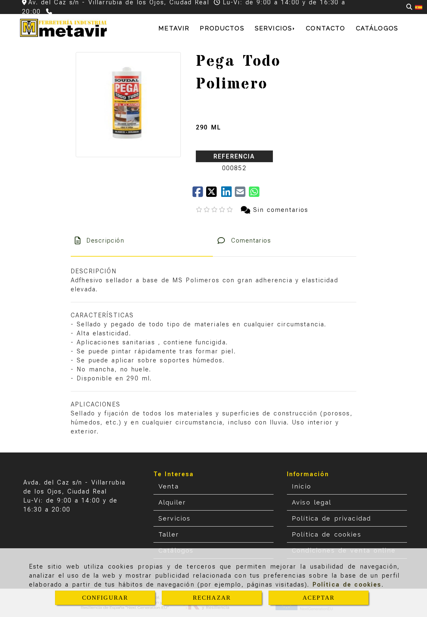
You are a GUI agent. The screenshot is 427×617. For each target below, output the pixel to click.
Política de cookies (347, 584)
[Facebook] (199, 194)
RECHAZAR (212, 597)
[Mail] (242, 194)
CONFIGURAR (105, 597)
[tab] (142, 240)
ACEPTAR (319, 597)
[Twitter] (213, 194)
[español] (418, 6)
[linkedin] (228, 194)
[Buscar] (409, 7)
